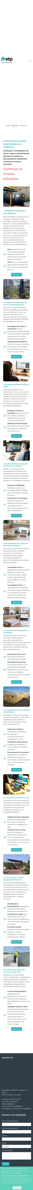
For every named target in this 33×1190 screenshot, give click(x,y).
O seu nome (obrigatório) (10, 1121)
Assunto (4, 1135)
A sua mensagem (8, 1150)
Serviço (4, 1143)
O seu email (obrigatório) (10, 1128)
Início (8, 125)
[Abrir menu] (30, 61)
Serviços (15, 125)
